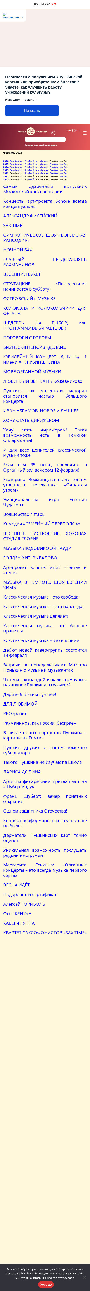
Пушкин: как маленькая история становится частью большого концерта (45, 396)
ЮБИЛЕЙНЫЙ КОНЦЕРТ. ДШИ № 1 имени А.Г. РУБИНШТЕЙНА (45, 359)
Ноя (61, 164)
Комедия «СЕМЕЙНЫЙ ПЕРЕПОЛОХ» (41, 524)
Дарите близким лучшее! (29, 694)
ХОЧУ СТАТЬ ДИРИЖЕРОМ (31, 420)
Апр (27, 160)
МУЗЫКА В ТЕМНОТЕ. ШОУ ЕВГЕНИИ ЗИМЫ (45, 584)
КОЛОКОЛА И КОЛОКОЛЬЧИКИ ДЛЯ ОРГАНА (45, 310)
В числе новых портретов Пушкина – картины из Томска (45, 735)
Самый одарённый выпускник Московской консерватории (45, 188)
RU (76, 130)
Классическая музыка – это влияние (41, 640)
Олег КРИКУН (17, 913)
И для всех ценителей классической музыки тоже (45, 452)
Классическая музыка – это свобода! (41, 597)
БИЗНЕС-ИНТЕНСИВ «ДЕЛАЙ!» (34, 347)
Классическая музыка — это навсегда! (43, 606)
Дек (66, 164)
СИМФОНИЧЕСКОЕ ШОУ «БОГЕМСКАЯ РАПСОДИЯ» (45, 237)
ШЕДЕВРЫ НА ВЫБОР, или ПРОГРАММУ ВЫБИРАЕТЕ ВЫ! (45, 325)
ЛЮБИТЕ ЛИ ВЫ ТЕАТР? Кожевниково (42, 381)
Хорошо (46, 1284)
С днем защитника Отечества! (35, 811)
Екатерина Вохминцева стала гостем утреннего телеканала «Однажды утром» (45, 485)
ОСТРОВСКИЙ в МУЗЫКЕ (29, 298)
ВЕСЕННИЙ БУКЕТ (22, 274)
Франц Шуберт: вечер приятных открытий (45, 798)
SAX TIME (12, 225)
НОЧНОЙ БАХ (17, 250)
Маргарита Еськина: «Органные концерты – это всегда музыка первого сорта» (45, 870)
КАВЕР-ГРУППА (19, 923)
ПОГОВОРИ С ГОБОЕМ (27, 338)
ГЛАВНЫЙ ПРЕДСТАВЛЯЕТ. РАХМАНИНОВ (45, 262)
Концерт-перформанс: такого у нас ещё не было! (45, 823)
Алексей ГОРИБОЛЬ (24, 904)
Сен (52, 164)
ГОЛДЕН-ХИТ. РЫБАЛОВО (30, 558)
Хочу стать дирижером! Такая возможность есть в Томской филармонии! (45, 435)
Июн (37, 160)
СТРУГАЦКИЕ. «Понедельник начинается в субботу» (45, 286)
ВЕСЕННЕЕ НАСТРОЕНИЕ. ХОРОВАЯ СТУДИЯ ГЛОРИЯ (45, 536)
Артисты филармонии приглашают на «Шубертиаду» (45, 783)
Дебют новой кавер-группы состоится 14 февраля (45, 652)
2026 (6, 160)
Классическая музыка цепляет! (35, 616)
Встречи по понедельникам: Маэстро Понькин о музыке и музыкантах (45, 667)
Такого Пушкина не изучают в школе (42, 762)
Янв (12, 160)
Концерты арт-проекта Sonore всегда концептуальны (45, 203)
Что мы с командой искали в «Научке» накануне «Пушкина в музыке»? (45, 682)
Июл (42, 160)
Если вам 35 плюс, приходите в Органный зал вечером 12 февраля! (45, 467)
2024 (6, 167)
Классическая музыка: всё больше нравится (45, 628)
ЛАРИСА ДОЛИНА (22, 772)
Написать (32, 110)
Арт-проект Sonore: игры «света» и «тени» (45, 569)
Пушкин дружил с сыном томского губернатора (45, 750)
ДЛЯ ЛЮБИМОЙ (20, 704)
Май (31, 160)
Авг (47, 160)
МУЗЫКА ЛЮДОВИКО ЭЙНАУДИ (37, 548)
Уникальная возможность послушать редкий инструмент (45, 852)
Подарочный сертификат (30, 894)
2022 (6, 173)
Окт (56, 164)
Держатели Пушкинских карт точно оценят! (45, 837)
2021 (6, 176)
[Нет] (84, 1277)
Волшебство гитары (24, 514)
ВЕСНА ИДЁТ (16, 885)
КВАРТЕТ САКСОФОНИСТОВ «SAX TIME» (45, 933)
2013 (6, 179)
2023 (6, 170)
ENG (69, 130)
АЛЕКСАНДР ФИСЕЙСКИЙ (30, 216)
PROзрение (15, 713)
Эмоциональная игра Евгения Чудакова (45, 502)
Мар (21, 160)
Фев (16, 160)
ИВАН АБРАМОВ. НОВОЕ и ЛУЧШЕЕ (41, 411)
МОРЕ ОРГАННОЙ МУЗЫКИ (32, 372)
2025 (6, 164)
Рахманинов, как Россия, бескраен (39, 723)
